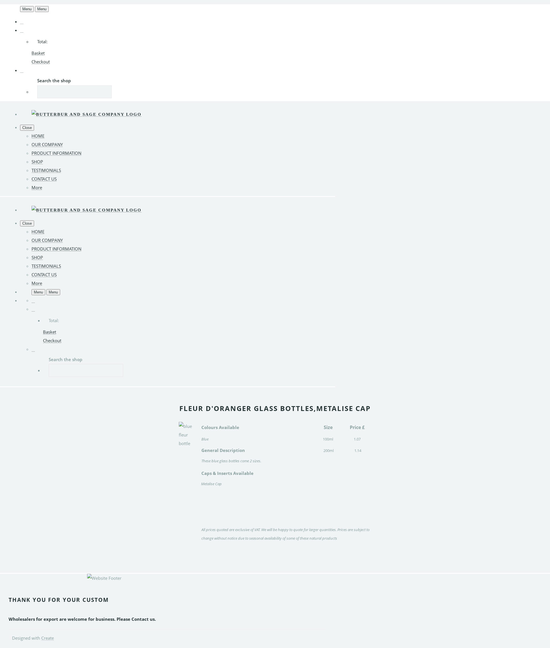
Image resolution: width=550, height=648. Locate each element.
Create (47, 638)
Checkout (41, 61)
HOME (38, 136)
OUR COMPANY (47, 144)
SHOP (37, 162)
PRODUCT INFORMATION (56, 153)
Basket (38, 53)
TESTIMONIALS (46, 170)
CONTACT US (44, 179)
